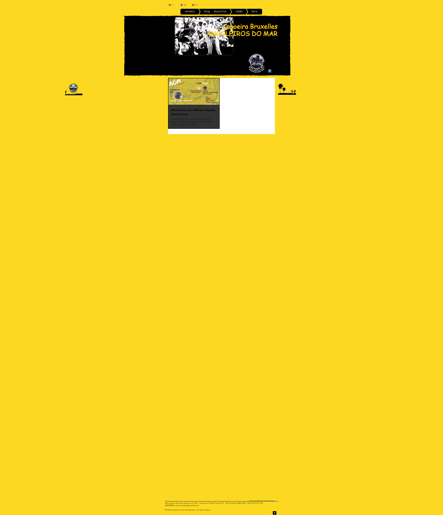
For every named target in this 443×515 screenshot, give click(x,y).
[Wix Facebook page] (269, 71)
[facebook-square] (274, 513)
